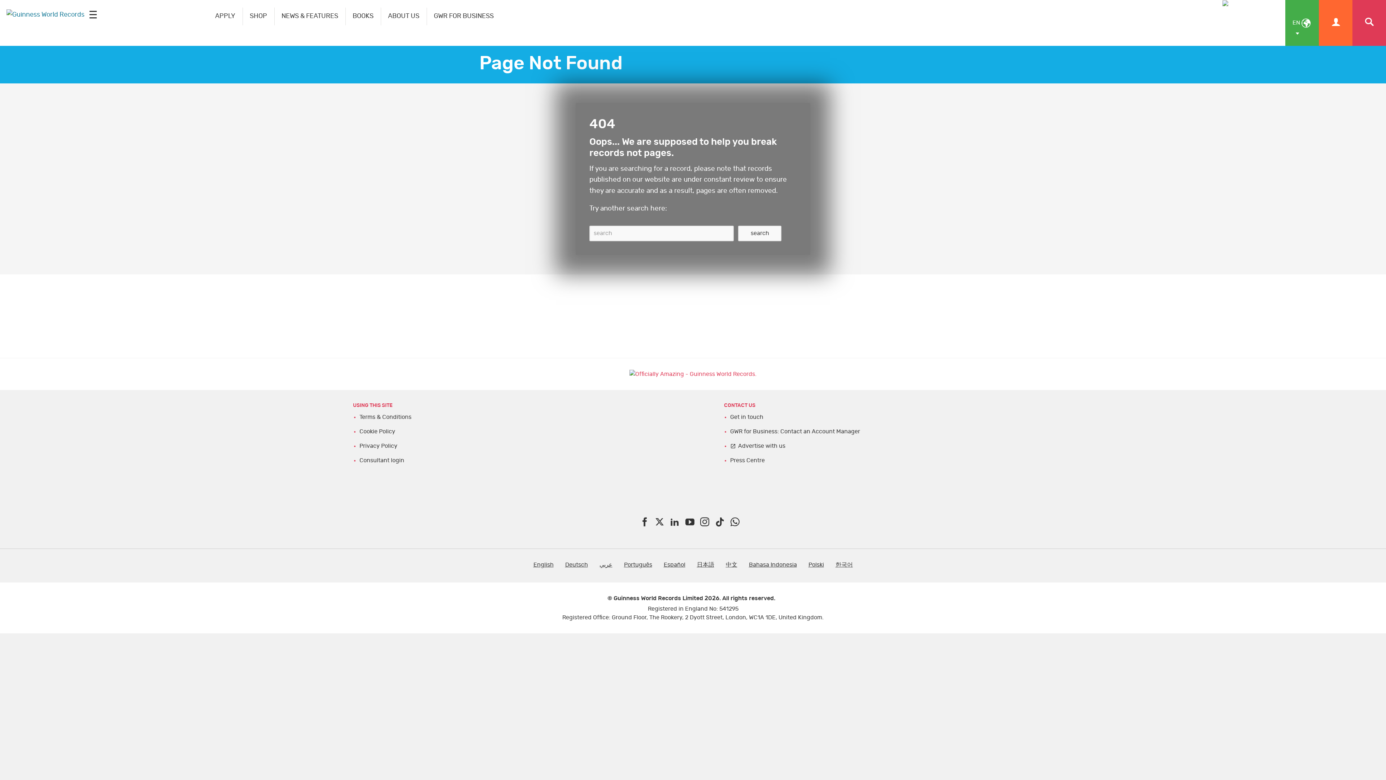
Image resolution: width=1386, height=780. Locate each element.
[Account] (1335, 23)
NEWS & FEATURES (310, 16)
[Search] (1369, 23)
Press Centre (747, 460)
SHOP (258, 16)
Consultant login (381, 460)
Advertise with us (761, 446)
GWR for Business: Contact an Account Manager (795, 431)
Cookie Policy (377, 431)
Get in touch (746, 417)
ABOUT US (403, 16)
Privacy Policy (378, 446)
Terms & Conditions (385, 417)
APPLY (225, 16)
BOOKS (363, 16)
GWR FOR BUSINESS (464, 16)
